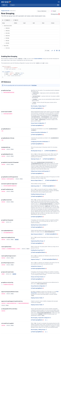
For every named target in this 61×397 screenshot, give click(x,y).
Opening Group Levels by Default (38, 224)
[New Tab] (54, 50)
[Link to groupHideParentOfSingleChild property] (19, 177)
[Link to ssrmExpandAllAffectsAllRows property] (18, 309)
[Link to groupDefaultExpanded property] (14, 220)
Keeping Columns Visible (36, 297)
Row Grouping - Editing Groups (38, 329)
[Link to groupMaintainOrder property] (13, 200)
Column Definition (38, 58)
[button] (34, 5)
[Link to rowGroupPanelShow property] (12, 247)
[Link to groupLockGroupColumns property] (15, 272)
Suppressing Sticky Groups (37, 241)
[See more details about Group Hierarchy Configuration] (2, 284)
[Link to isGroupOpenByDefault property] (14, 230)
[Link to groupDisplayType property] (12, 90)
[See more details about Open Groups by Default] (2, 232)
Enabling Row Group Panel (37, 250)
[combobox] (55, 11)
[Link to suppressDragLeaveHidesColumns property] (20, 292)
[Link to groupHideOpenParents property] (14, 154)
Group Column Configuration (37, 123)
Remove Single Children (36, 180)
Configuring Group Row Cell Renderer (39, 141)
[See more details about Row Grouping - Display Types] (2, 92)
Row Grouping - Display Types (38, 106)
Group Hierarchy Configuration (38, 286)
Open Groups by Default (36, 234)
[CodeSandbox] (57, 50)
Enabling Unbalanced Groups (37, 194)
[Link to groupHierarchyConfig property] (14, 282)
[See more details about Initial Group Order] (2, 186)
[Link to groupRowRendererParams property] (15, 138)
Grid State (34, 85)
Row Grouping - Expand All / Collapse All (40, 317)
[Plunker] (59, 50)
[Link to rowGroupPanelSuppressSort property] (17, 256)
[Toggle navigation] (59, 2)
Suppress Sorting (35, 259)
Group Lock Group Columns (37, 276)
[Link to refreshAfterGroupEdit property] (15, 323)
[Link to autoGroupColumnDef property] (13, 112)
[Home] (6, 2)
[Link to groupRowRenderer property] (12, 129)
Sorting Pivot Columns (36, 266)
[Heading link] (52, 50)
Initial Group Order (35, 186)
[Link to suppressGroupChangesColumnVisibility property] (24, 301)
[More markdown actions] (48, 11)
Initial (16, 239)
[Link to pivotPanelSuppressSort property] (15, 263)
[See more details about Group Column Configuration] (2, 113)
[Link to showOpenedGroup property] (11, 147)
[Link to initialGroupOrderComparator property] (18, 184)
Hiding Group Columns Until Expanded (40, 171)
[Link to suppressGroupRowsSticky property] (16, 237)
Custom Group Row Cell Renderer (38, 132)
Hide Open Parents (35, 159)
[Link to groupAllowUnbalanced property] (14, 189)
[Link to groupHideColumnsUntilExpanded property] (20, 162)
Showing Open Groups (36, 150)
